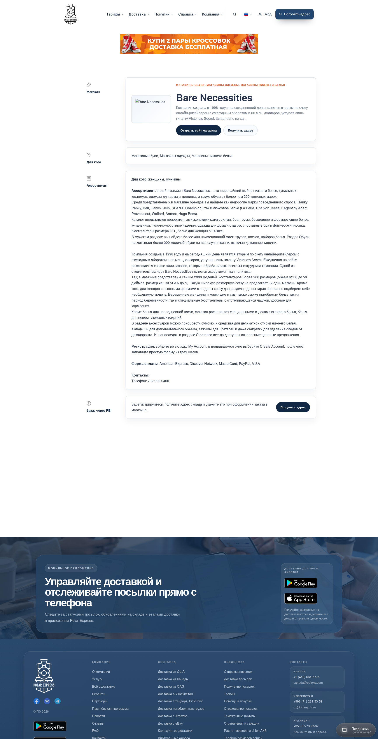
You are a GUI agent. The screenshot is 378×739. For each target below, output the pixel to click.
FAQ (95, 730)
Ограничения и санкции (241, 723)
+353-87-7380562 (306, 726)
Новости (98, 715)
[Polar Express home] (70, 14)
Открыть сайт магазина (198, 130)
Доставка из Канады (173, 679)
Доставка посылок (238, 679)
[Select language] (248, 14)
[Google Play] (300, 583)
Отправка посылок (238, 671)
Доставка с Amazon (172, 715)
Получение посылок (239, 686)
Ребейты (98, 693)
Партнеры (99, 701)
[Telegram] (57, 701)
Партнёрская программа (110, 708)
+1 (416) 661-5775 (307, 677)
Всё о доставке (103, 686)
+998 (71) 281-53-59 (308, 701)
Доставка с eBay (170, 723)
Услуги (97, 679)
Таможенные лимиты (240, 715)
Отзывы (98, 723)
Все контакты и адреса (310, 731)
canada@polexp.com (308, 682)
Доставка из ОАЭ (171, 686)
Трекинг (229, 693)
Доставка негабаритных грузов (181, 708)
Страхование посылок (240, 708)
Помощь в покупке (238, 701)
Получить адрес (240, 130)
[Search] (234, 14)
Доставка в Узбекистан (175, 693)
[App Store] (300, 598)
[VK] (47, 701)
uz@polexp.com (305, 707)
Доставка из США (171, 671)
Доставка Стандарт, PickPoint (180, 701)
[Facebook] (36, 701)
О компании (101, 671)
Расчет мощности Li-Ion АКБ (245, 730)
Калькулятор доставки (175, 730)
